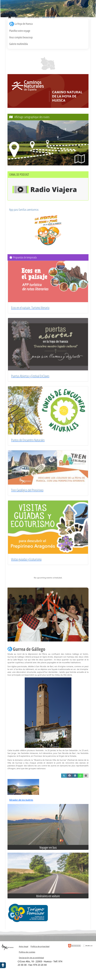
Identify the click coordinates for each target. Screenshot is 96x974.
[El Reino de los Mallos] (45, 61)
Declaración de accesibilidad (31, 957)
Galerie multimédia (18, 44)
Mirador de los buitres (21, 799)
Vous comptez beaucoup (21, 37)
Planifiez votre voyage (19, 31)
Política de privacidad (40, 946)
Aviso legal (23, 946)
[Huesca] (48, 65)
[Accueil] (9, 17)
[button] (64, 775)
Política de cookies (27, 952)
